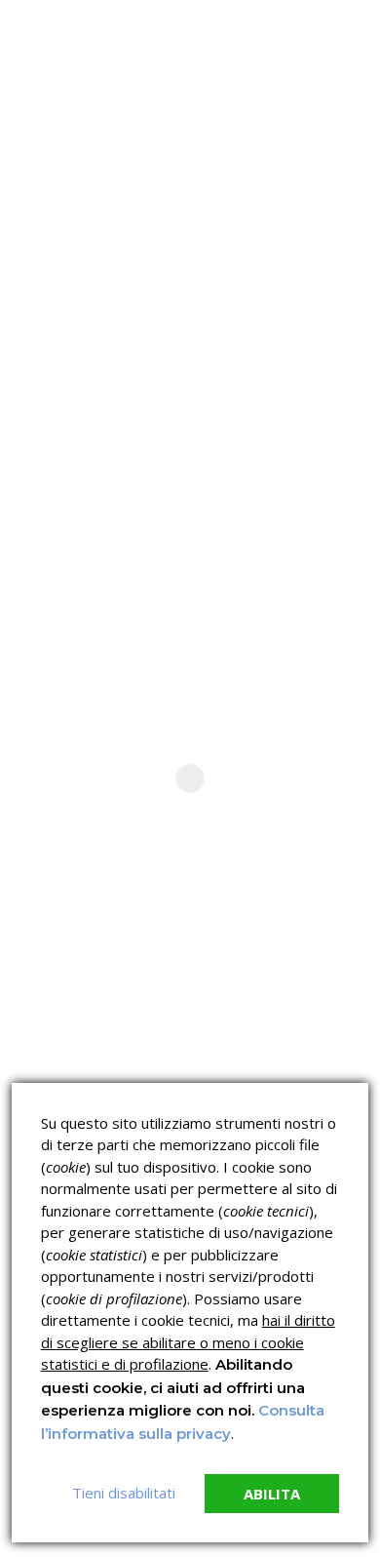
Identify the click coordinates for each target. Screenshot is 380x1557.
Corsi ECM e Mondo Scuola (271, 1031)
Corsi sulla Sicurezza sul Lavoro (88, 1031)
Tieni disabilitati (123, 1492)
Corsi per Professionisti (281, 1074)
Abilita (272, 1493)
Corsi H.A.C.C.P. (63, 1074)
